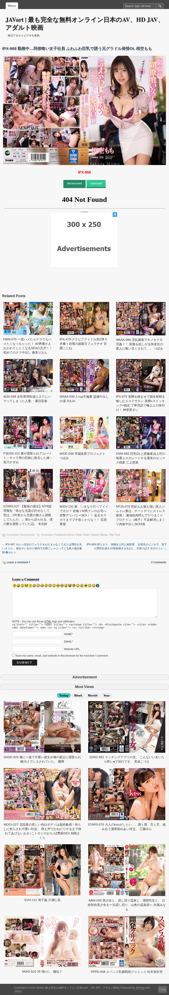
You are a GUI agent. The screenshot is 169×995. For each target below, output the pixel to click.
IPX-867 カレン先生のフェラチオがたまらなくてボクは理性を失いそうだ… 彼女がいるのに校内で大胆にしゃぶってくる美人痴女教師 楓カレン (42, 548)
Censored (12, 534)
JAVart (18, 991)
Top (163, 989)
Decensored (27, 534)
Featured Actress (64, 534)
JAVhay (140, 987)
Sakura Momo (99, 534)
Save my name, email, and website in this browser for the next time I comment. (62, 655)
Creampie (47, 534)
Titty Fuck (114, 534)
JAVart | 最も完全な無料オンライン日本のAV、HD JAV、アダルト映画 (85, 23)
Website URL (72, 648)
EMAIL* (68, 641)
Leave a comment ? (18, 562)
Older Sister (83, 534)
